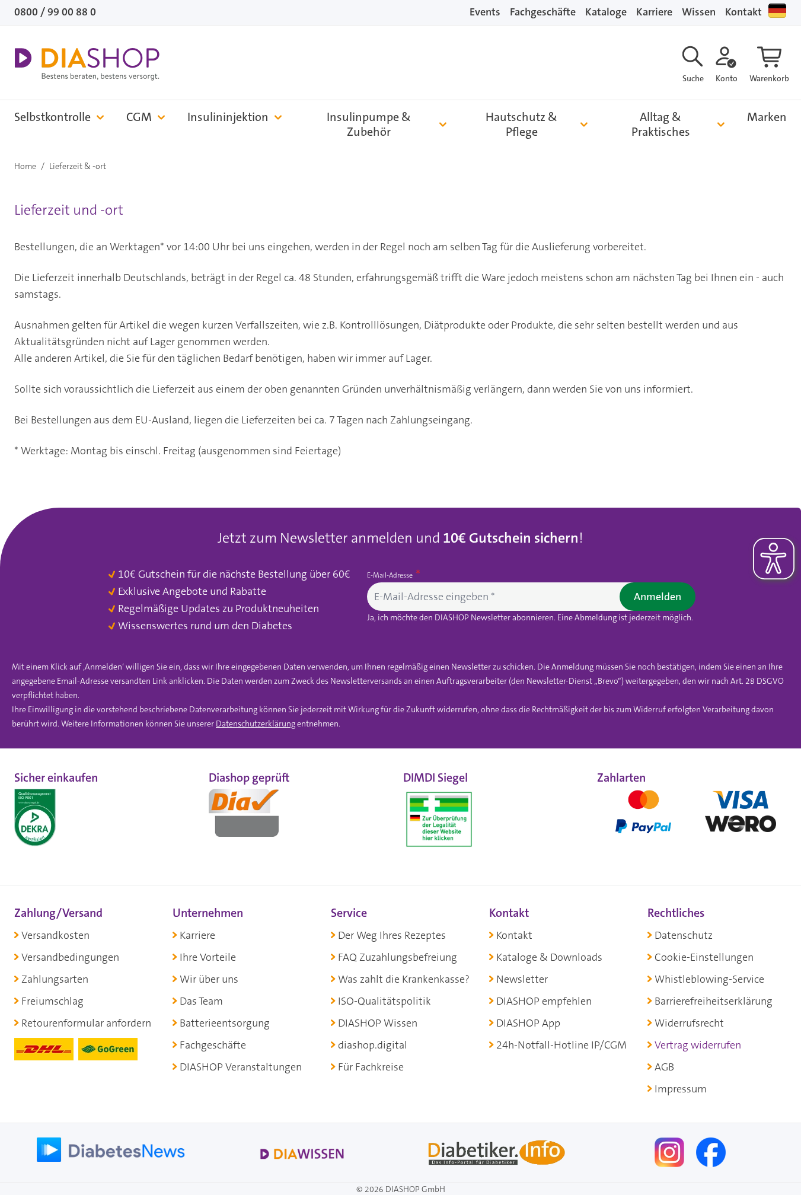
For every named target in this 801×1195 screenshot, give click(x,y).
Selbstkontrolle (52, 117)
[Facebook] (710, 1151)
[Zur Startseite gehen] (86, 64)
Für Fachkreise (371, 1067)
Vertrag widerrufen (698, 1045)
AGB (664, 1067)
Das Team (201, 1001)
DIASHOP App (528, 1023)
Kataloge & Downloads (549, 957)
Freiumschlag (52, 1001)
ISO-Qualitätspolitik (384, 1001)
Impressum (681, 1089)
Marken (767, 117)
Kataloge (606, 12)
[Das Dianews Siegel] (256, 816)
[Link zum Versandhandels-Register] (439, 819)
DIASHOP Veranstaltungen (241, 1067)
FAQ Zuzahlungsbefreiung (397, 957)
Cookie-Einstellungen (704, 957)
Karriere (654, 12)
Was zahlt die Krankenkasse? (404, 979)
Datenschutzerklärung (255, 723)
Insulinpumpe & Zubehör (369, 124)
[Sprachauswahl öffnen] (777, 10)
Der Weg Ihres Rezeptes (392, 935)
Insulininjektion (228, 117)
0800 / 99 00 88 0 (55, 12)
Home (25, 166)
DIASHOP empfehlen (544, 1001)
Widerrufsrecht (689, 1023)
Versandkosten (55, 935)
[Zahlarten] (692, 816)
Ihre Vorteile (208, 957)
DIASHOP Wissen (377, 1023)
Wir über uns (209, 979)
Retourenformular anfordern (86, 1023)
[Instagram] (670, 1151)
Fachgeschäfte (543, 12)
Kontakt (743, 12)
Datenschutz (684, 935)
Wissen (699, 12)
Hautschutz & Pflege (521, 124)
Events (485, 12)
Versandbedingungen (70, 957)
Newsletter (522, 979)
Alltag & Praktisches (660, 124)
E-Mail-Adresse (390, 575)
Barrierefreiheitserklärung (714, 1001)
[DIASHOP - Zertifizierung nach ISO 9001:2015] (61, 816)
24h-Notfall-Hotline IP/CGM (561, 1045)
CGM (139, 117)
